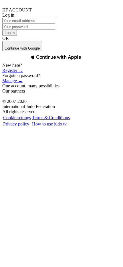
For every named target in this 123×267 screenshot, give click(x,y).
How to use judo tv (49, 123)
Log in (10, 33)
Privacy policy (16, 123)
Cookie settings (17, 117)
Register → (12, 70)
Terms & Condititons (51, 117)
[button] (56, 57)
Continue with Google (22, 48)
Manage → (12, 80)
